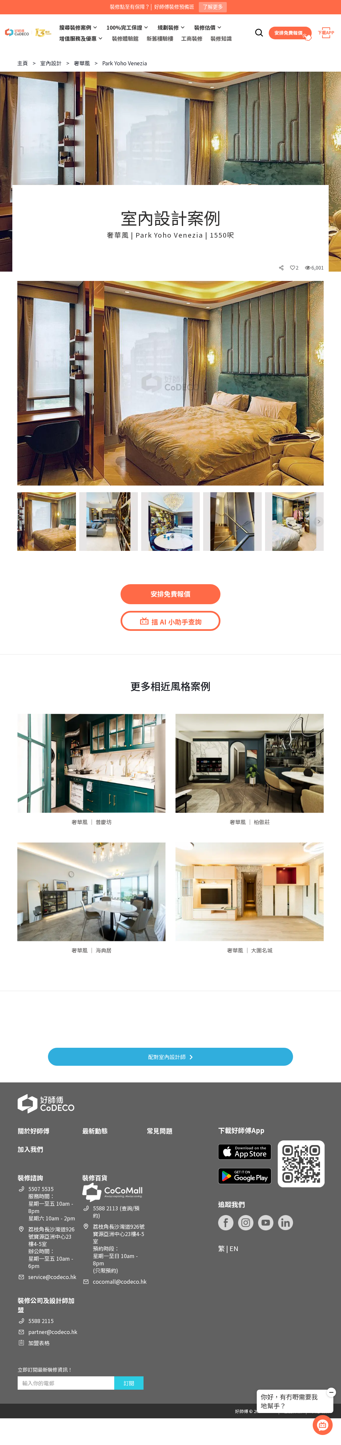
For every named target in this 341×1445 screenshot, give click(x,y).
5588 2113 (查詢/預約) (116, 1211)
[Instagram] (245, 1222)
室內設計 (51, 63)
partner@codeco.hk (52, 1332)
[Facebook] (225, 1222)
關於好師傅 (33, 1130)
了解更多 (213, 7)
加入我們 (30, 1148)
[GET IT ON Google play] (244, 1176)
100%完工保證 (124, 27)
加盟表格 (39, 1343)
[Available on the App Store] (244, 1152)
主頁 (22, 63)
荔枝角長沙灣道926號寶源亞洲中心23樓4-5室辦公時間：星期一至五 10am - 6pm (51, 1247)
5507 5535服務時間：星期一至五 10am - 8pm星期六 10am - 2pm (51, 1203)
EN (233, 1248)
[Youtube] (265, 1222)
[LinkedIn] (285, 1222)
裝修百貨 (95, 1177)
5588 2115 (41, 1321)
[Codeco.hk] (28, 32)
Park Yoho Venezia (124, 63)
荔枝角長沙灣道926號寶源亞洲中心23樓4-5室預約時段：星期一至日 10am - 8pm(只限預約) (119, 1248)
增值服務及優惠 (78, 38)
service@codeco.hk (52, 1277)
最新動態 (95, 1130)
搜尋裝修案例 (75, 27)
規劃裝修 (168, 27)
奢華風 (82, 63)
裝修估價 (204, 27)
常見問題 (159, 1130)
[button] (28, 384)
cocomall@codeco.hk (120, 1281)
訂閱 (129, 1383)
